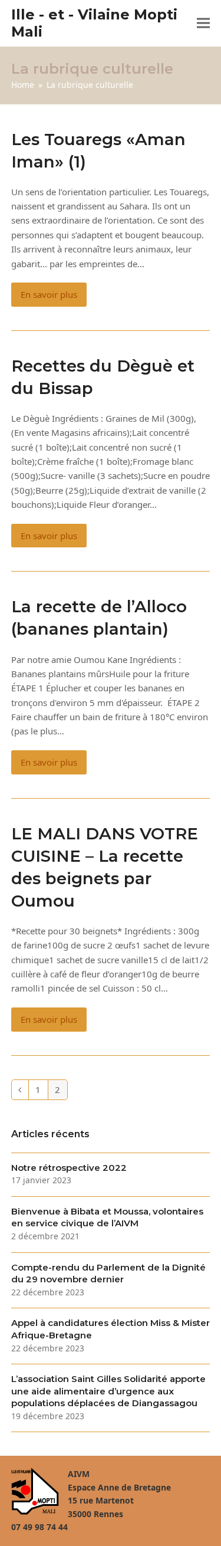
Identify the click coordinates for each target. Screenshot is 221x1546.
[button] (203, 23)
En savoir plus (49, 294)
